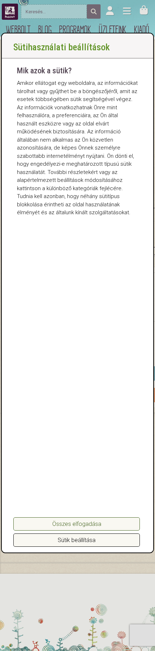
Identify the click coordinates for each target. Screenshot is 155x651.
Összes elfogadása (76, 524)
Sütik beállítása (77, 540)
